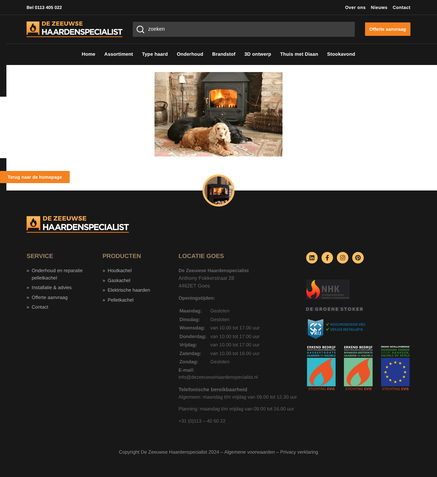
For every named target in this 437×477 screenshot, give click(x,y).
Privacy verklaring (299, 452)
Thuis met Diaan (299, 54)
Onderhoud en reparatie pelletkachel (57, 274)
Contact (401, 7)
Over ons (355, 7)
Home (88, 54)
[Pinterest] (358, 257)
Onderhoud (190, 54)
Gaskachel (118, 280)
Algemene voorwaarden (249, 452)
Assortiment (118, 54)
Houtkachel (119, 270)
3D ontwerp (257, 54)
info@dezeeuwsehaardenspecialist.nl (218, 377)
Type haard (155, 54)
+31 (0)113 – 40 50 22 (202, 421)
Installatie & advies (52, 287)
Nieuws (379, 7)
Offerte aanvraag (50, 297)
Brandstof (223, 54)
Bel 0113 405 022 (44, 7)
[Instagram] (342, 257)
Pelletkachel (120, 300)
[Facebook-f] (327, 257)
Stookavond (341, 54)
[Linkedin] (312, 257)
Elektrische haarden (128, 290)
